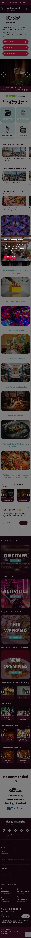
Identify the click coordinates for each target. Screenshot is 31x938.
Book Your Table (10, 257)
